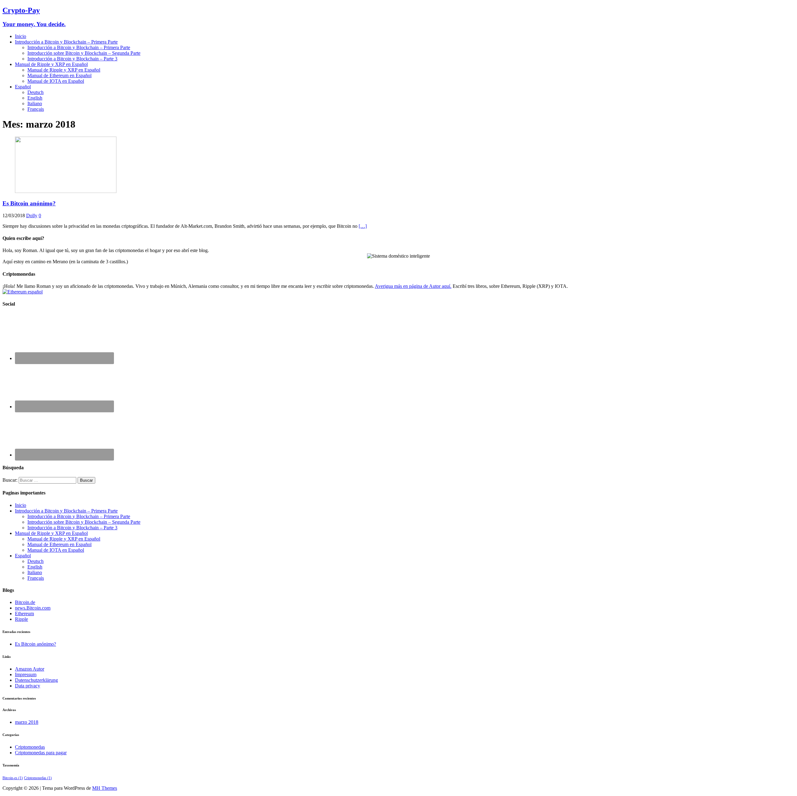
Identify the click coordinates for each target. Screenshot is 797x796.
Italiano (34, 103)
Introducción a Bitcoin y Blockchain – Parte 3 (72, 58)
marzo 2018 (26, 722)
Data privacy (27, 685)
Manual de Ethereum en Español (59, 75)
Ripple (21, 619)
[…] (363, 226)
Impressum (25, 674)
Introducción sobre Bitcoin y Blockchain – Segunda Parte (83, 53)
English (34, 98)
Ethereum (24, 613)
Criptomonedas (30, 747)
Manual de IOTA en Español (55, 81)
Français (35, 109)
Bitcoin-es (12, 778)
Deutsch (35, 92)
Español (23, 86)
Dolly (31, 215)
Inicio (20, 36)
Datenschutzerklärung (36, 680)
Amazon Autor (29, 669)
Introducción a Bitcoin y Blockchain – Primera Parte (66, 41)
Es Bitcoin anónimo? (29, 203)
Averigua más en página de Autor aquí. (413, 286)
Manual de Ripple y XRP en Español (51, 64)
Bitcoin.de (25, 602)
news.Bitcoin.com (32, 608)
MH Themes (104, 788)
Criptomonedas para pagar (41, 752)
